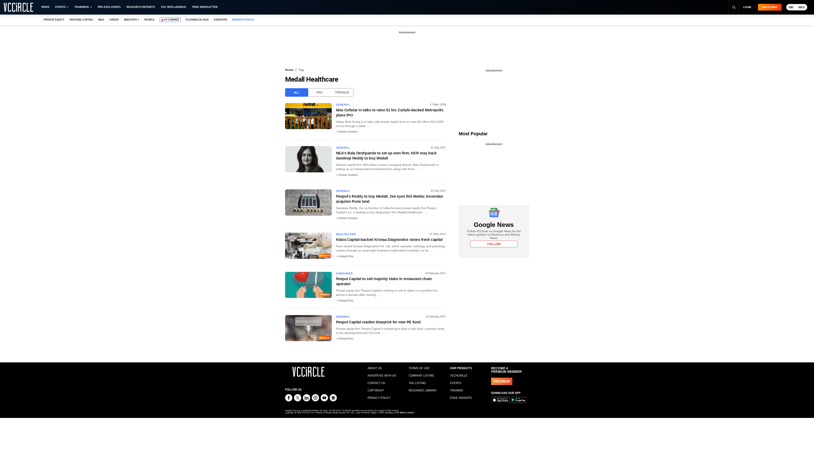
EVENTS (455, 383)
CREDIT (114, 19)
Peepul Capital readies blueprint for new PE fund (378, 322)
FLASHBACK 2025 (197, 19)
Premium (342, 92)
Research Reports (141, 7)
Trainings (81, 7)
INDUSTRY (130, 19)
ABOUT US (375, 368)
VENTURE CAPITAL (81, 19)
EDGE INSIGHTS (461, 397)
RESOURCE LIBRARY (423, 390)
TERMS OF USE (419, 368)
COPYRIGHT (376, 390)
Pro (319, 92)
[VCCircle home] (18, 7)
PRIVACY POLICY (379, 397)
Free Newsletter (205, 7)
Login (747, 7)
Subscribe (770, 7)
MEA (802, 7)
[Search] (734, 7)
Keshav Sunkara (348, 131)
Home (289, 69)
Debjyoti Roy (346, 256)
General (343, 104)
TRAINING (456, 390)
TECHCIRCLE (458, 375)
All (297, 92)
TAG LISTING (417, 383)
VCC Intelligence (173, 7)
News (45, 7)
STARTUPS (220, 19)
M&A (101, 19)
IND (791, 7)
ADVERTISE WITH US (382, 375)
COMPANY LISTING (421, 375)
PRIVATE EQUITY (54, 19)
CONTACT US (376, 383)
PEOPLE (149, 19)
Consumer (344, 273)
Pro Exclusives (109, 7)
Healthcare (346, 234)
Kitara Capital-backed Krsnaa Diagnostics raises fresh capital (389, 239)
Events (60, 7)
